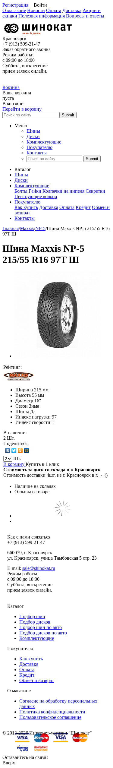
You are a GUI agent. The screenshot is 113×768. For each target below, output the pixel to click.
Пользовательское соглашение (50, 717)
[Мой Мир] (27, 450)
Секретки (95, 191)
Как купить (26, 207)
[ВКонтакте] (8, 450)
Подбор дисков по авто (43, 632)
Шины (33, 131)
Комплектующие (44, 141)
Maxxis (27, 228)
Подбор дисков (34, 621)
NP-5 (40, 228)
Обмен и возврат (36, 680)
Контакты (37, 152)
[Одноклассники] (20, 450)
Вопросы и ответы (85, 15)
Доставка (71, 10)
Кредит (83, 207)
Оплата (53, 10)
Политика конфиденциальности (52, 711)
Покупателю (39, 147)
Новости (36, 10)
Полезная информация (41, 15)
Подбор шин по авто (40, 627)
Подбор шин (32, 616)
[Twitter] (14, 450)
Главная (10, 228)
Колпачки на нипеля (63, 191)
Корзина (11, 87)
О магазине (14, 10)
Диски (33, 136)
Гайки (35, 191)
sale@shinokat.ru (38, 568)
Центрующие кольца (35, 196)
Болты (20, 191)
